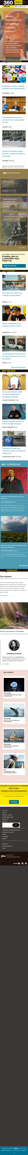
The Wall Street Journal (8, 456)
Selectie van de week (8, 832)
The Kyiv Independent (8, 427)
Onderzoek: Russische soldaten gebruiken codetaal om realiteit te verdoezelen (13, 154)
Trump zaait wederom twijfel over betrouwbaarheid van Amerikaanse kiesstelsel (12, 394)
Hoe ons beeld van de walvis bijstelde (11, 721)
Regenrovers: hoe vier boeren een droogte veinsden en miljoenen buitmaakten (14, 546)
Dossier (4, 834)
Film (5, 769)
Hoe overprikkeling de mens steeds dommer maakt (12, 695)
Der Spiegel (5, 160)
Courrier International (8, 400)
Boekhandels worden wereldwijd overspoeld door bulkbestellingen (13, 87)
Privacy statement (7, 846)
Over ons (4, 810)
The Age (18, 6)
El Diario (4, 362)
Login (3, 848)
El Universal (10, 241)
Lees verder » (22, 247)
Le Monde (4, 127)
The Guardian (5, 93)
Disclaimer (5, 844)
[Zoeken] (15, 825)
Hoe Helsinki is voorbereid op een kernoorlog (11, 746)
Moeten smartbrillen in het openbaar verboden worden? (14, 24)
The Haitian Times (6, 210)
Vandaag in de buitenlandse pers (11, 830)
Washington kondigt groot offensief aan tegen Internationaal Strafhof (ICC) (13, 451)
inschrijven (14, 801)
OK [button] (14, 1152)
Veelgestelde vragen (7, 817)
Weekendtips (7, 693)
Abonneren (5, 819)
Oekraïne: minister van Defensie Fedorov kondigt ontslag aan (13, 423)
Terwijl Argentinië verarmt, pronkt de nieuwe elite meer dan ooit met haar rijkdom (14, 356)
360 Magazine (8, 37)
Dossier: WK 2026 (8, 182)
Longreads (5, 836)
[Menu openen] (24, 2)
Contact (4, 813)
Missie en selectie (7, 815)
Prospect (4, 302)
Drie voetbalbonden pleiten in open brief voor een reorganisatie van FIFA (13, 120)
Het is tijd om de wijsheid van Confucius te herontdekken (12, 294)
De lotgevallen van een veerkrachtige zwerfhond (10, 772)
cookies (16, 1148)
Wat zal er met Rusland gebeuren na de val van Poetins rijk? (12, 497)
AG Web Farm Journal (6, 550)
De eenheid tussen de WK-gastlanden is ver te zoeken (11, 218)
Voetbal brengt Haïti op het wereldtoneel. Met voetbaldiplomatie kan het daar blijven (10, 203)
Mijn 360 (4, 821)
